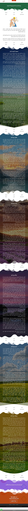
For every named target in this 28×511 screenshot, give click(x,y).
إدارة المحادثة (13, 504)
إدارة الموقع (10, 504)
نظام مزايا (17, 504)
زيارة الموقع (13, 501)
